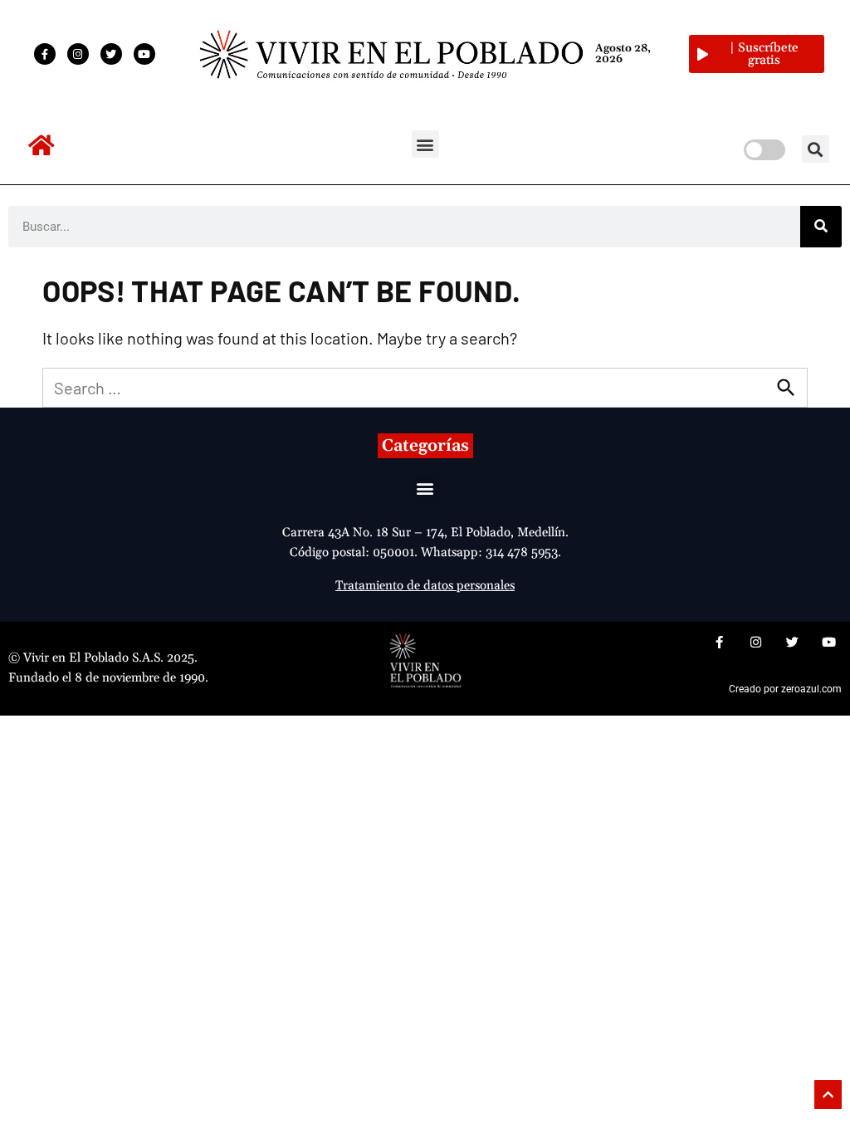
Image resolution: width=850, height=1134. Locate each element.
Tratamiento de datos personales (425, 586)
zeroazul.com (811, 689)
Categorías (425, 446)
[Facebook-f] (45, 54)
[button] (425, 144)
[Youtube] (144, 54)
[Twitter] (111, 54)
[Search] (821, 226)
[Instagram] (78, 54)
